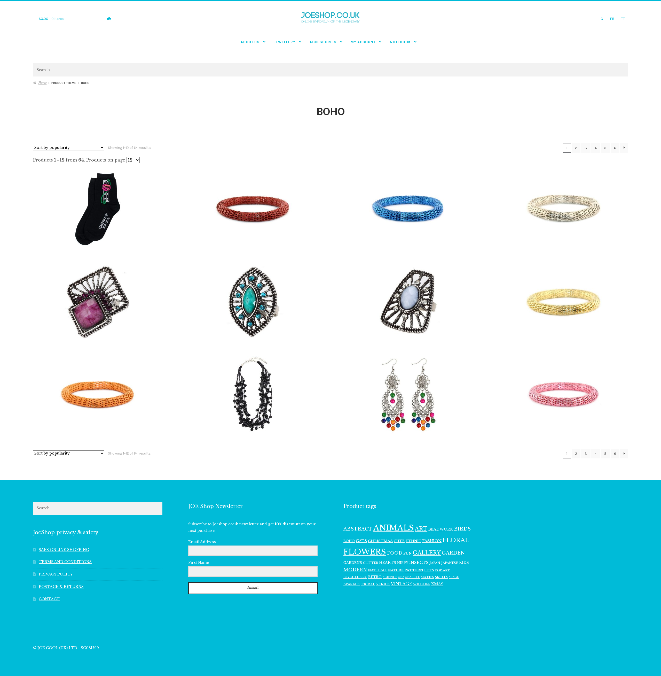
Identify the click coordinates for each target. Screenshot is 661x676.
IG (601, 19)
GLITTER (370, 563)
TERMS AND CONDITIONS (65, 562)
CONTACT (49, 599)
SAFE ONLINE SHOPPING (64, 550)
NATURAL (377, 570)
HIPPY (402, 563)
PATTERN (414, 570)
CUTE (399, 541)
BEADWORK (440, 529)
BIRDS (462, 529)
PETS (429, 570)
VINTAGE (401, 583)
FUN (407, 553)
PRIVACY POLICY (56, 574)
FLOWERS (364, 552)
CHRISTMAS (380, 541)
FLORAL (456, 540)
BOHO (349, 541)
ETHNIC (413, 541)
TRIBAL (368, 584)
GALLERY (427, 552)
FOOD (394, 553)
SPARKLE (351, 584)
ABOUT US (250, 42)
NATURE (396, 570)
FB (612, 19)
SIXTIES (427, 577)
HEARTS (387, 562)
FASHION (432, 541)
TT (623, 19)
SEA (401, 577)
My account (363, 42)
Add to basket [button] (97, 209)
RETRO (375, 577)
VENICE (383, 584)
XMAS (437, 584)
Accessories (323, 42)
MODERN (355, 570)
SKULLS (441, 577)
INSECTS (419, 562)
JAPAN (435, 563)
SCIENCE (390, 577)
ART (421, 528)
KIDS (464, 562)
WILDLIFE (421, 584)
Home (42, 83)
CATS (361, 541)
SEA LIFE (412, 577)
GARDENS (352, 563)
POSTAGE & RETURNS (61, 587)
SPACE (454, 577)
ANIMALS (393, 528)
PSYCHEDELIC (355, 577)
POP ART (442, 570)
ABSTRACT (357, 529)
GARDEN (453, 553)
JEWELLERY (284, 42)
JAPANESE (449, 563)
